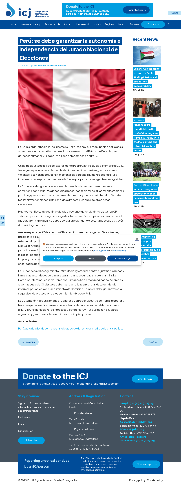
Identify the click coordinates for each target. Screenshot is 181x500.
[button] (137, 238)
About (67, 24)
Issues (97, 24)
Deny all (90, 258)
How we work (82, 24)
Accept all (58, 258)
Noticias (62, 65)
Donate (154, 24)
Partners (134, 24)
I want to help (135, 9)
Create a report (145, 464)
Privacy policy (137, 480)
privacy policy (100, 250)
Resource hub (52, 24)
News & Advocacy (31, 24)
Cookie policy (155, 480)
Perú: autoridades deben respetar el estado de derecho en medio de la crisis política (71, 328)
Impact (122, 24)
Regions (109, 24)
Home (13, 24)
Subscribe (31, 440)
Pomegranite (69, 480)
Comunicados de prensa (44, 65)
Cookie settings (122, 258)
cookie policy (119, 250)
